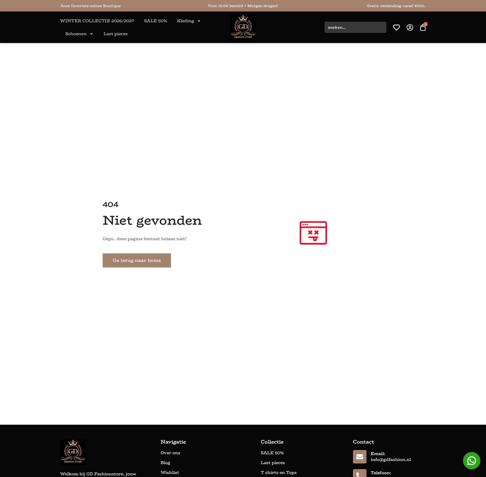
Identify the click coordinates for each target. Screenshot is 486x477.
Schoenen (76, 33)
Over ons (170, 453)
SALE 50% (155, 20)
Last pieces (116, 33)
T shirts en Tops (279, 472)
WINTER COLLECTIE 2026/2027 (97, 20)
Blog (165, 462)
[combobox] (355, 27)
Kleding (185, 20)
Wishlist (170, 472)
